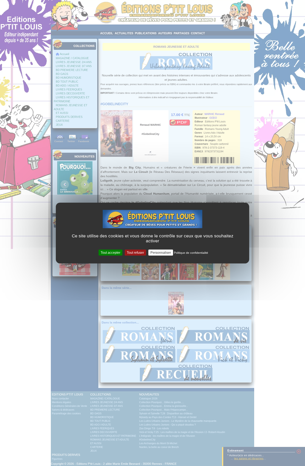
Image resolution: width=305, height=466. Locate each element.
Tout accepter (110, 252)
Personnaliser (160, 252)
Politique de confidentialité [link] (191, 252)
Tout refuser (135, 252)
